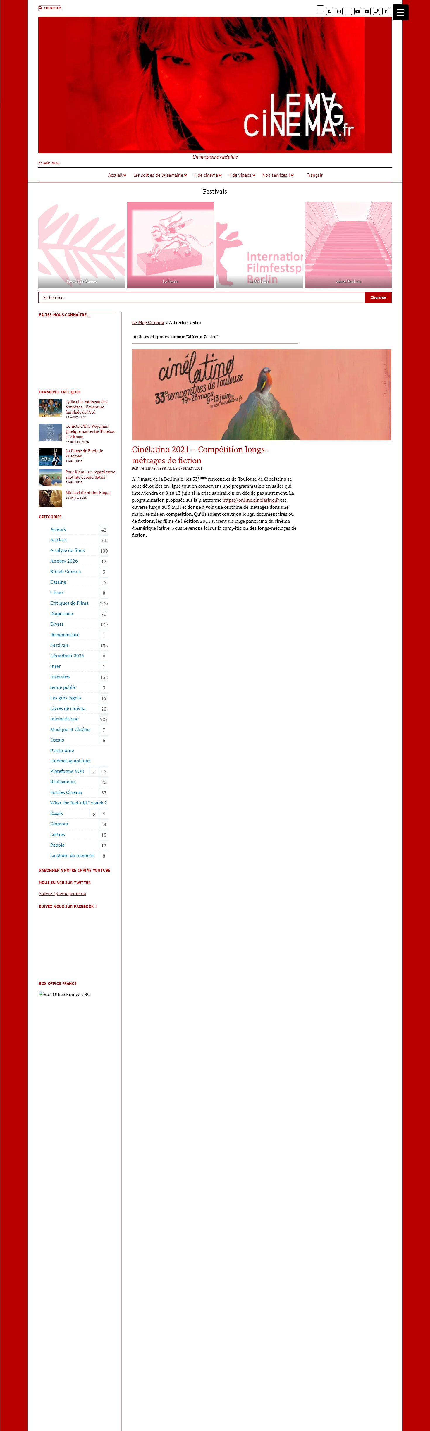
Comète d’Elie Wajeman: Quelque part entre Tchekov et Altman (90, 431)
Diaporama (61, 613)
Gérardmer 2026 (67, 655)
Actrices (58, 539)
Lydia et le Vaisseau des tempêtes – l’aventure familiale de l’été (86, 407)
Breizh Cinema (65, 571)
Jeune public (63, 687)
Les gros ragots (65, 697)
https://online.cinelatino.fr (251, 500)
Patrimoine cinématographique (70, 755)
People (57, 845)
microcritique (64, 719)
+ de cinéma (206, 175)
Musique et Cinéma (70, 729)
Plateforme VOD (67, 771)
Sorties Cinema (66, 792)
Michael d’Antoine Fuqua (88, 492)
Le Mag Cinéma (148, 322)
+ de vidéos (240, 175)
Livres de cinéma (67, 708)
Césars (57, 592)
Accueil (115, 175)
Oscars (57, 740)
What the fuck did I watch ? (78, 802)
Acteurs (58, 529)
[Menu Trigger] (401, 12)
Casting (58, 582)
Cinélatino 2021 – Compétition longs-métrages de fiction (200, 455)
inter (55, 666)
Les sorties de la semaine (158, 175)
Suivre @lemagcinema (62, 893)
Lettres (57, 834)
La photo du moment (72, 855)
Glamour (59, 824)
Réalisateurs (63, 781)
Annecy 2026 (64, 561)
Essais (56, 813)
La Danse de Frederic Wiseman (84, 453)
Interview (60, 676)
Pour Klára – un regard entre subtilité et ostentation (90, 474)
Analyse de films (67, 550)
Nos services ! (276, 175)
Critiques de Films (69, 603)
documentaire (64, 634)
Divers (56, 624)
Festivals (59, 645)
